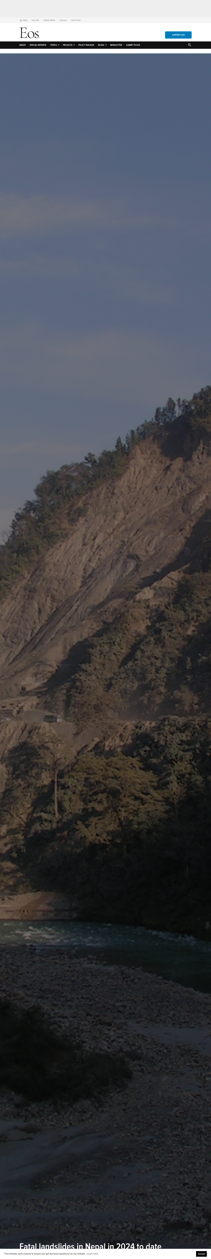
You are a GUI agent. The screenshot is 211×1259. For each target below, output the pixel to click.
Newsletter (116, 45)
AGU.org (35, 20)
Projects (67, 45)
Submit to (133, 45)
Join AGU (63, 20)
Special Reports (38, 45)
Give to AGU (76, 20)
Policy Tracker (86, 45)
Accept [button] (201, 1254)
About (22, 45)
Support (178, 35)
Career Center (49, 20)
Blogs (101, 45)
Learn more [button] (92, 1254)
